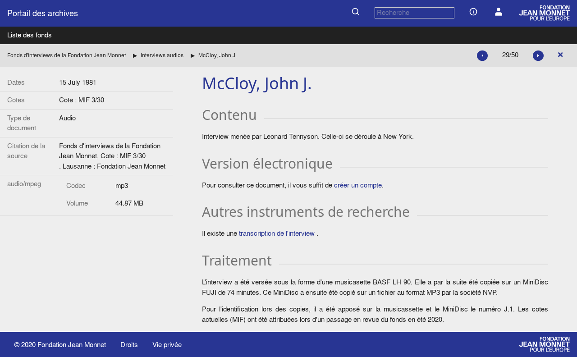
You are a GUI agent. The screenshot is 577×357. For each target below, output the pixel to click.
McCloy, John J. (217, 55)
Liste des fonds (29, 35)
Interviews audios (162, 55)
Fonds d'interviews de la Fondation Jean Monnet (66, 55)
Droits (129, 344)
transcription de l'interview (277, 233)
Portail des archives (42, 13)
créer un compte (358, 185)
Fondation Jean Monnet (71, 344)
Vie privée (167, 344)
